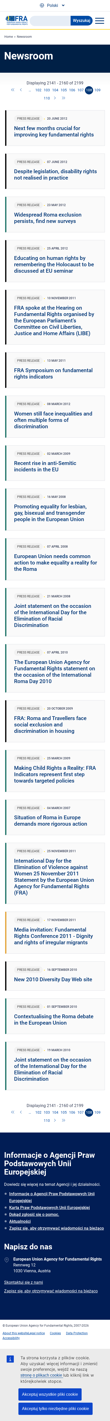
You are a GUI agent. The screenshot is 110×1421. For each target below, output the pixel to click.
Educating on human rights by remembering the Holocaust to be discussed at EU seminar (54, 264)
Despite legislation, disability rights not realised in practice (55, 174)
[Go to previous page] (21, 90)
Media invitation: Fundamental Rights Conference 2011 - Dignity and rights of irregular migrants (53, 936)
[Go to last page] (64, 98)
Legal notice (36, 1333)
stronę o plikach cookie (41, 1375)
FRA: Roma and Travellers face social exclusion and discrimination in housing (50, 724)
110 (47, 98)
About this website (15, 1333)
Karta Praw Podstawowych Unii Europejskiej (49, 1207)
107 (81, 90)
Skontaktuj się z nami (23, 1282)
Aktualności (20, 1221)
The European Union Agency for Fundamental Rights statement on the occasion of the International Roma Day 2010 (54, 671)
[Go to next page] (55, 98)
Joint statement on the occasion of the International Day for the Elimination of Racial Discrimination (52, 615)
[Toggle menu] (99, 20)
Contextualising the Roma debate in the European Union (53, 1019)
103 (47, 90)
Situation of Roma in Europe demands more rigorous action (50, 820)
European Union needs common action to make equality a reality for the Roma (55, 562)
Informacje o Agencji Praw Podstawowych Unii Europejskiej (52, 1197)
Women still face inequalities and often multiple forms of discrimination (53, 420)
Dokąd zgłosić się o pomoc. (34, 1214)
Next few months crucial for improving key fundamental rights (54, 131)
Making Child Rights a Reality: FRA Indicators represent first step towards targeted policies (55, 774)
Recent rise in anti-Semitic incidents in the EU (45, 466)
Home (8, 37)
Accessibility (11, 1338)
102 (38, 90)
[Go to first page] (13, 90)
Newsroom (24, 37)
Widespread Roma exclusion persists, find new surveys (48, 218)
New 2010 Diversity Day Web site (53, 979)
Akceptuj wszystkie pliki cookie (50, 1394)
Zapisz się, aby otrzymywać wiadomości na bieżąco (56, 1228)
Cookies (55, 1333)
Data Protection (77, 1333)
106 (72, 90)
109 (97, 90)
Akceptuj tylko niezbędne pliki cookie (55, 1408)
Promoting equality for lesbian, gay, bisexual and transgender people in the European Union (50, 513)
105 (64, 90)
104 (55, 90)
